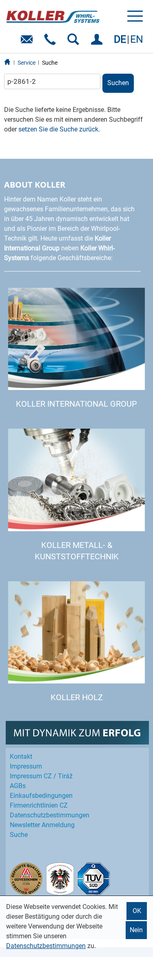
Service (26, 62)
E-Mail (28, 42)
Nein (136, 930)
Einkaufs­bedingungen (41, 795)
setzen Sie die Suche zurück (58, 129)
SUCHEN (74, 42)
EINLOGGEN (98, 42)
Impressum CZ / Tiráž (41, 776)
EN (136, 39)
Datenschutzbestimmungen (46, 946)
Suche (50, 62)
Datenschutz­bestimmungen (49, 815)
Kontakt (21, 756)
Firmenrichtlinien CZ (39, 805)
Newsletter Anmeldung (42, 825)
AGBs (18, 786)
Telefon (51, 42)
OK (137, 911)
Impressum (26, 766)
